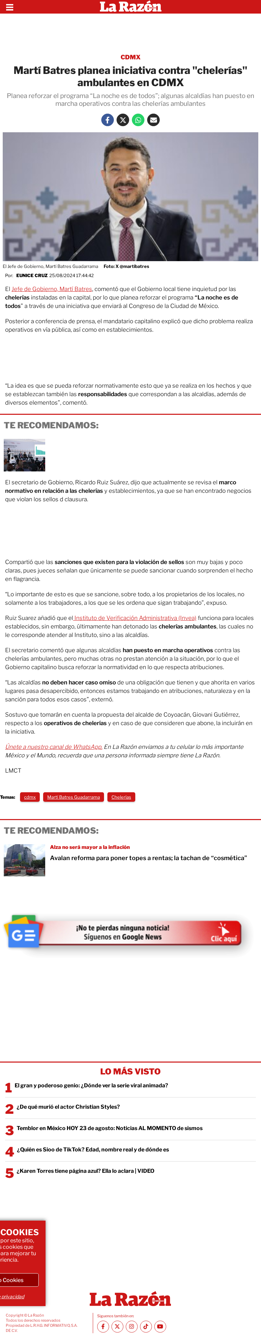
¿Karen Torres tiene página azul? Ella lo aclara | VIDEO (85, 1171)
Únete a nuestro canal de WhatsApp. (53, 746)
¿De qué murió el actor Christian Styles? (68, 1107)
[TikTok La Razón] (146, 1327)
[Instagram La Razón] (132, 1327)
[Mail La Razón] (153, 120)
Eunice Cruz (32, 275)
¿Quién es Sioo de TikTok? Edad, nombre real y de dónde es (93, 1149)
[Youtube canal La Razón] (160, 1327)
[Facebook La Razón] (107, 120)
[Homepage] (130, 6)
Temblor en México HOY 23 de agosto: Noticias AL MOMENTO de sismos (110, 1128)
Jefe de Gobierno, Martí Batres (52, 289)
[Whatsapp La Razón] (138, 120)
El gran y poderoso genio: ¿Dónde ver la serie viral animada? (91, 1085)
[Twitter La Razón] (123, 120)
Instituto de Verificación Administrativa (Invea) (134, 618)
